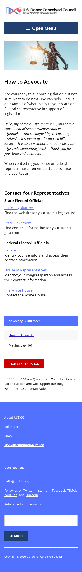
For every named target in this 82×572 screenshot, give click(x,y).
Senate (10, 250)
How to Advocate (21, 335)
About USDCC (14, 417)
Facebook (59, 490)
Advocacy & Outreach (25, 321)
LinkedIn (32, 495)
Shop (8, 436)
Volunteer (11, 427)
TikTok (72, 490)
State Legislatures (19, 207)
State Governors (17, 223)
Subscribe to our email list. (24, 504)
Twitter (28, 490)
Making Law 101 (21, 345)
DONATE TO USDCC (24, 363)
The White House (18, 290)
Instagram (42, 490)
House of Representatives (25, 270)
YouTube (10, 495)
